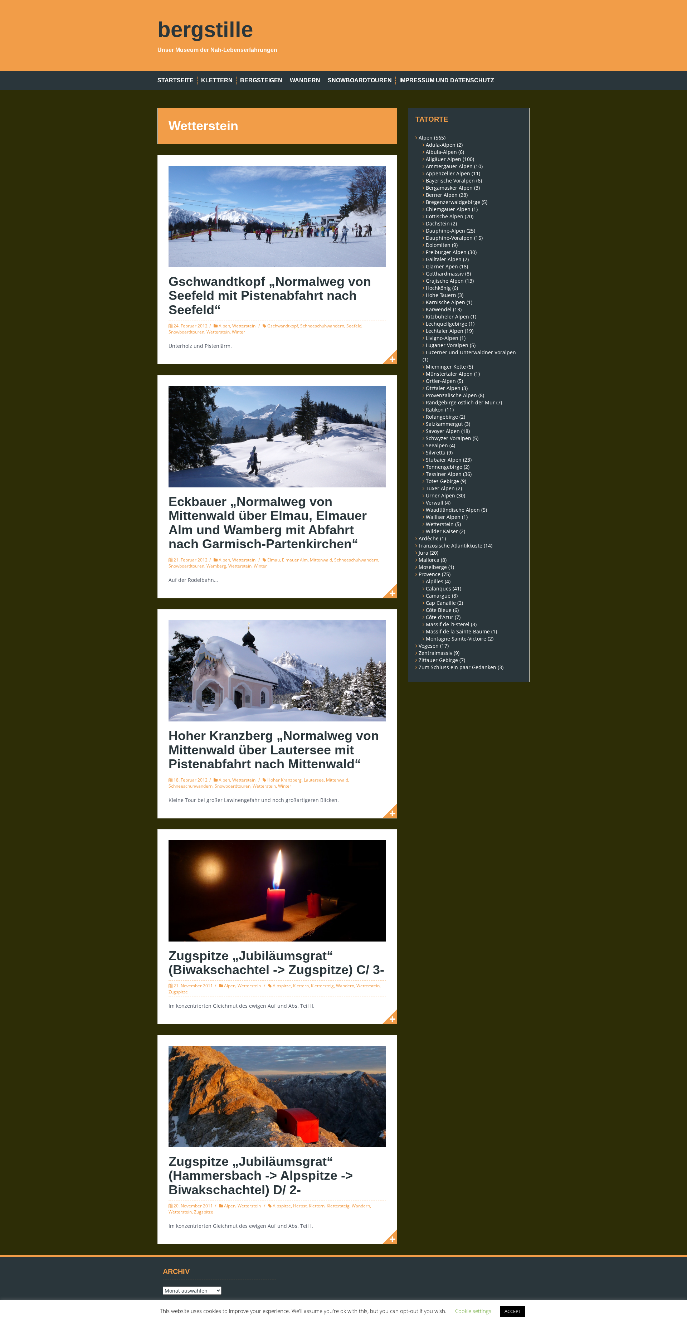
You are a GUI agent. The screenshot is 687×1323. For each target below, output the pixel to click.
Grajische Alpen (445, 280)
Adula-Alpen (440, 144)
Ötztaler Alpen (443, 388)
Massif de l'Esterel (447, 624)
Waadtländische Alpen (453, 509)
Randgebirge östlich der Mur (460, 402)
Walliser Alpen (443, 517)
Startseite (175, 80)
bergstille (205, 30)
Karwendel (439, 309)
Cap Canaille (441, 602)
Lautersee (314, 780)
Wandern (305, 80)
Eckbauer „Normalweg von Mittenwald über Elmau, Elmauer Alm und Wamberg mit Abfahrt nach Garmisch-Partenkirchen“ (268, 522)
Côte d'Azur (439, 617)
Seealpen (437, 445)
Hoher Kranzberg (284, 780)
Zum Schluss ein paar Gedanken (457, 667)
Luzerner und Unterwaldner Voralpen (471, 352)
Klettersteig (322, 986)
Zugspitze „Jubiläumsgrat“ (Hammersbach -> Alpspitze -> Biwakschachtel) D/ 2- (261, 1175)
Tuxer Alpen (440, 488)
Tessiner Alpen (444, 474)
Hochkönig (438, 287)
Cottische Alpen (444, 216)
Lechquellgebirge (446, 323)
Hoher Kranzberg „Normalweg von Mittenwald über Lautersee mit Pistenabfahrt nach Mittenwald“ (274, 749)
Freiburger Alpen (446, 252)
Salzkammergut (444, 423)
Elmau (273, 560)
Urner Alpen (440, 495)
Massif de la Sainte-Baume (458, 631)
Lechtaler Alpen (444, 330)
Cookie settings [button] (473, 1310)
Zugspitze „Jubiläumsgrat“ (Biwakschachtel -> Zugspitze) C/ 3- (276, 962)
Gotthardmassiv (445, 273)
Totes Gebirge (442, 481)
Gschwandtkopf (282, 326)
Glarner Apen (442, 266)
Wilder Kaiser (442, 531)
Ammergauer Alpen (449, 166)
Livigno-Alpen (442, 338)
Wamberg (216, 566)
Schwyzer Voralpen (448, 438)
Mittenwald (321, 560)
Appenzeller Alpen (448, 173)
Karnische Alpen (445, 302)
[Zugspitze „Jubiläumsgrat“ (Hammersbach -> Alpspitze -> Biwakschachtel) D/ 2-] (277, 1096)
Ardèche (429, 538)
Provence (429, 574)
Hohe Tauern (441, 295)
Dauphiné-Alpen (445, 230)
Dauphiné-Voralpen (449, 237)
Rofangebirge (442, 416)
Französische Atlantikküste (450, 545)
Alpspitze (282, 986)
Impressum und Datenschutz (446, 80)
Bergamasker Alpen (449, 187)
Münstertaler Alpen (449, 373)
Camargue (438, 595)
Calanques (438, 588)
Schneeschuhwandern (322, 326)
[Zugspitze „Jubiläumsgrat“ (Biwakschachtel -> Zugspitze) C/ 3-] (277, 890)
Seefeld (353, 326)
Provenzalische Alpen (451, 395)
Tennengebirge (444, 466)
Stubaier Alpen (444, 459)
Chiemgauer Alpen (448, 209)
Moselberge (433, 567)
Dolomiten (438, 245)
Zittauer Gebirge (438, 660)
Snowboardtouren (360, 80)
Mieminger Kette (446, 366)
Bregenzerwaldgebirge (453, 202)
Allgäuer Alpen (443, 159)
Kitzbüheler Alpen (447, 316)
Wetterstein (243, 326)
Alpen (224, 326)
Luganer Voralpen (447, 345)
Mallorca (429, 559)
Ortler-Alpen (441, 381)
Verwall (434, 502)
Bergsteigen (261, 80)
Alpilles (434, 581)
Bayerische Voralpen (450, 180)
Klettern (217, 80)
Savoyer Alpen (443, 431)
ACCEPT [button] (513, 1311)
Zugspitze (178, 992)
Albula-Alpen (441, 152)
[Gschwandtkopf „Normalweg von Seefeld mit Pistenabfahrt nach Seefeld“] (277, 216)
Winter (238, 332)
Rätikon (435, 409)
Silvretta (435, 452)
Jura (423, 552)
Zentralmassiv (435, 653)
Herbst (300, 1206)
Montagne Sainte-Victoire (456, 638)
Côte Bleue (439, 610)
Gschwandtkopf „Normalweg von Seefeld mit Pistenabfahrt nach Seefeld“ (270, 295)
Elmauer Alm (295, 560)
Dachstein (438, 223)
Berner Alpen (442, 194)
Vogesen (429, 645)
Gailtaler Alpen (444, 259)
